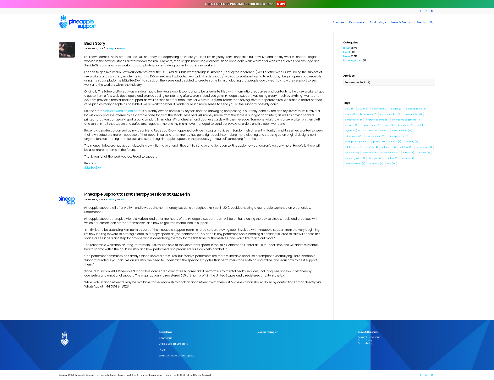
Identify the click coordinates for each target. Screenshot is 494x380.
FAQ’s (162, 350)
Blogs (111, 48)
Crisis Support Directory (173, 344)
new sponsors (398, 136)
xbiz (391, 163)
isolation (423, 125)
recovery (411, 141)
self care (388, 147)
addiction (379, 108)
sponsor (352, 152)
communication (390, 114)
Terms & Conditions (369, 337)
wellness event (355, 163)
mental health (402, 130)
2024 (363, 108)
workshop (376, 163)
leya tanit (352, 130)
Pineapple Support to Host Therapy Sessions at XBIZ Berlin (137, 194)
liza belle (370, 130)
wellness (408, 158)
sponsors (370, 152)
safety (372, 147)
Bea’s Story (94, 43)
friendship (405, 125)
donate (351, 125)
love (384, 130)
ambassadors (416, 108)
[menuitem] (338, 22)
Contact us (165, 338)
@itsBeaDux (92, 167)
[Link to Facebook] (420, 11)
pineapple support (357, 141)
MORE (281, 4)
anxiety (351, 114)
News (111, 199)
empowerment (370, 125)
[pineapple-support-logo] (77, 22)
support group (355, 158)
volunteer (391, 158)
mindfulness (353, 136)
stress (408, 152)
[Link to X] (432, 11)
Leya (122, 48)
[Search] (431, 22)
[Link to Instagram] (426, 11)
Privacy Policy (365, 343)
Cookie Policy (365, 340)
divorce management (406, 119)
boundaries (368, 114)
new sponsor (375, 136)
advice (396, 108)
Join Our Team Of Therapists (176, 355)
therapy (375, 158)
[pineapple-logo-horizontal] (67, 200)
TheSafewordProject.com (122, 111)
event (389, 125)
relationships (354, 147)
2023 (349, 108)
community (413, 114)
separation (424, 147)
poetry (379, 141)
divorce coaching (376, 119)
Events (347, 52)
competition (353, 119)
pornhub (394, 141)
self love (405, 147)
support (424, 152)
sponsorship (390, 152)
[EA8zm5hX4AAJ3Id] (67, 50)
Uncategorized (352, 60)
